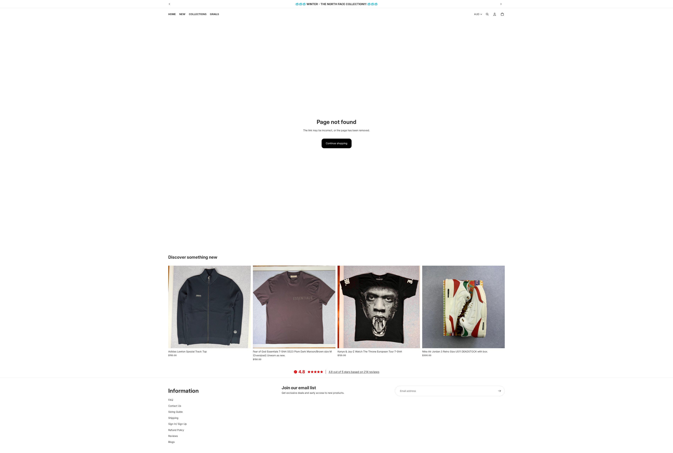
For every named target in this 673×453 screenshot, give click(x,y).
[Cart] (502, 14)
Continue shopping (336, 143)
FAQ (170, 399)
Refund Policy (176, 429)
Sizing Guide (175, 411)
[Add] (245, 343)
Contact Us (174, 405)
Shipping (173, 417)
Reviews (173, 435)
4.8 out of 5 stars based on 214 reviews (354, 372)
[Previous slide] (169, 4)
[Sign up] (499, 391)
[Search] (487, 14)
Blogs (171, 441)
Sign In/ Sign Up (177, 423)
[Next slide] (501, 4)
